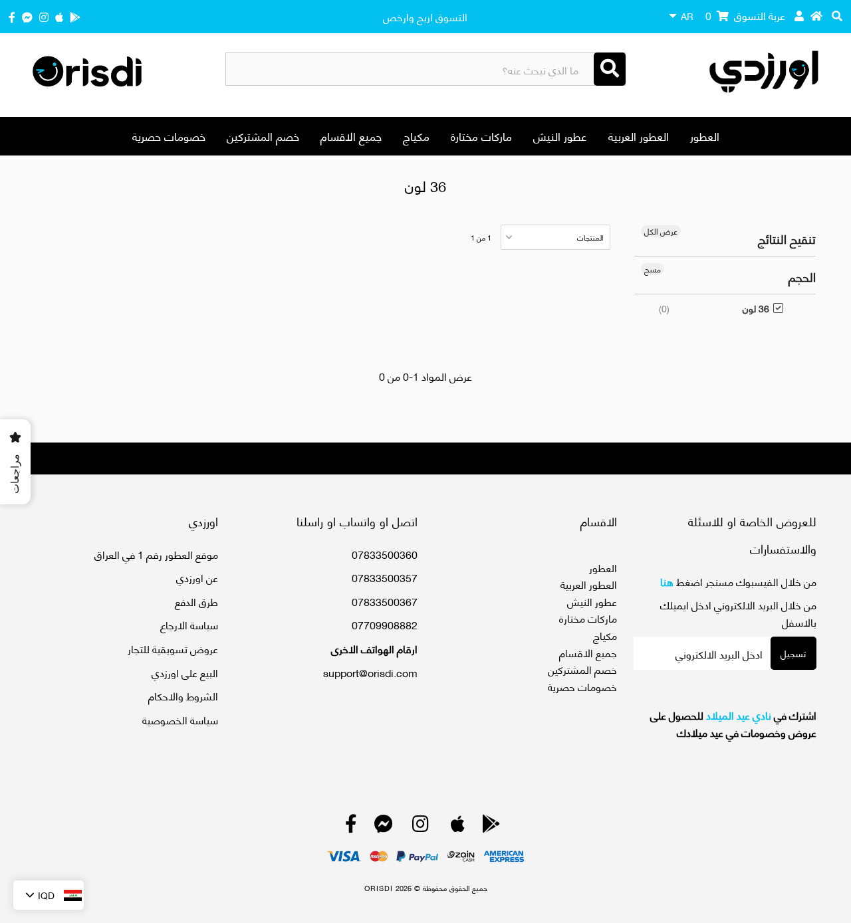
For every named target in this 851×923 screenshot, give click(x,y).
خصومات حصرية (168, 135)
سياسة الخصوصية (180, 719)
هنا (666, 581)
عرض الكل (660, 231)
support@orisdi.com (370, 672)
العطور (704, 135)
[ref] (27, 16)
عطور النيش (560, 135)
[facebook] (12, 16)
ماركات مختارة (481, 135)
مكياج (416, 135)
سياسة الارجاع (189, 624)
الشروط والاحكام (183, 695)
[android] (75, 16)
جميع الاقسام (351, 135)
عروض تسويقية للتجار (173, 648)
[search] (837, 15)
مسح (652, 269)
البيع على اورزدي (185, 672)
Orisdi (378, 887)
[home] (816, 15)
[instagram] (44, 16)
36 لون (756, 308)
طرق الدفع (196, 601)
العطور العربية (638, 135)
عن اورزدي (197, 577)
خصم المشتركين (263, 135)
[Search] (610, 69)
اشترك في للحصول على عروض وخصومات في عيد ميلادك (733, 723)
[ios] (59, 16)
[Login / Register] (799, 15)
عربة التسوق (745, 15)
